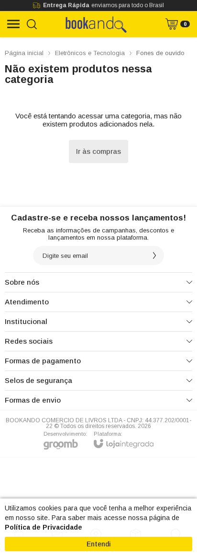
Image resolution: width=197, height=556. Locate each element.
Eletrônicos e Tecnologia (90, 53)
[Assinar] (154, 255)
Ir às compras (98, 151)
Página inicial (24, 53)
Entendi (99, 544)
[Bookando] (96, 24)
